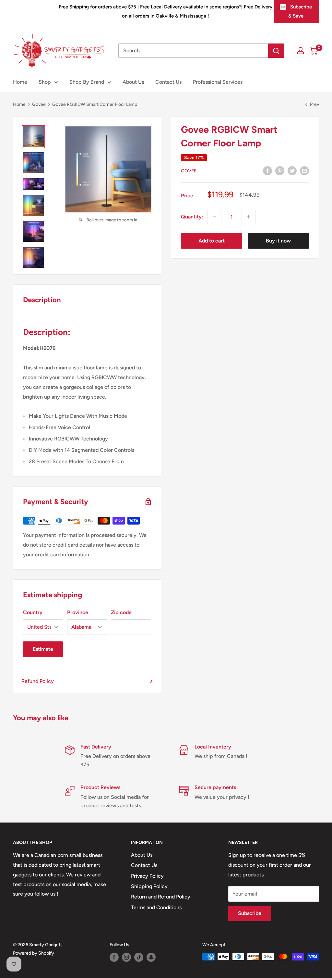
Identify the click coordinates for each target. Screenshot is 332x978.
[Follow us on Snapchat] (151, 957)
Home (20, 82)
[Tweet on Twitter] (292, 170)
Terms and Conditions (156, 907)
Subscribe (249, 913)
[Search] (276, 50)
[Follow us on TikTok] (138, 957)
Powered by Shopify (33, 953)
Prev (314, 104)
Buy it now (278, 241)
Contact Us (168, 82)
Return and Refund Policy (160, 897)
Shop (45, 82)
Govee (39, 104)
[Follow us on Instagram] (126, 957)
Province (77, 612)
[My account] (300, 50)
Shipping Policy (149, 886)
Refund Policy (37, 681)
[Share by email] (304, 170)
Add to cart (211, 241)
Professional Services (218, 82)
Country (32, 612)
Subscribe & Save (300, 11)
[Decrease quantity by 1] (214, 217)
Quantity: (192, 217)
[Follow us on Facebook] (114, 957)
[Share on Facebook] (267, 170)
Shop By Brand (86, 82)
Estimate (43, 649)
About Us (133, 82)
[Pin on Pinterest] (279, 170)
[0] (314, 51)
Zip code (121, 612)
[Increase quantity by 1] (248, 217)
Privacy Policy (147, 876)
